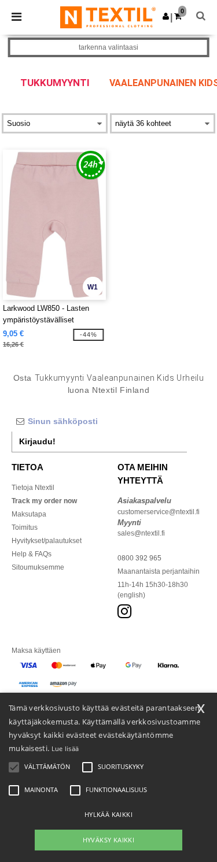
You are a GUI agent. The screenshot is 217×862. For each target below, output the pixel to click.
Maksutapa (29, 514)
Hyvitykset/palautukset (47, 541)
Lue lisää (65, 748)
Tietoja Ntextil (33, 488)
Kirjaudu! (37, 441)
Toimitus (25, 527)
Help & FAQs (32, 554)
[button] (166, 16)
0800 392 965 (139, 558)
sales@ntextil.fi (141, 533)
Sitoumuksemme (38, 567)
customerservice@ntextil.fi (158, 512)
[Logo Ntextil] (108, 16)
